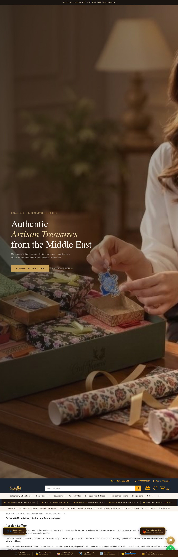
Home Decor (41, 496)
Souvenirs (58, 496)
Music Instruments (120, 496)
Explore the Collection (30, 268)
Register (166, 481)
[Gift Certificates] (148, 488)
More (160, 496)
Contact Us (165, 508)
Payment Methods (48, 508)
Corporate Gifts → (62, 268)
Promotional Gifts (87, 508)
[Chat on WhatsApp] (170, 549)
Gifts (149, 496)
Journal (153, 508)
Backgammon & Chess (95, 496)
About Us (12, 508)
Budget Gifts (137, 496)
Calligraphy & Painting (20, 496)
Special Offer (75, 496)
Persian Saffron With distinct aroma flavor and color (33, 518)
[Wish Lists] (156, 488)
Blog (144, 508)
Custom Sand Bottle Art (109, 508)
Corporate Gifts (131, 508)
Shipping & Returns (28, 508)
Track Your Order (67, 508)
